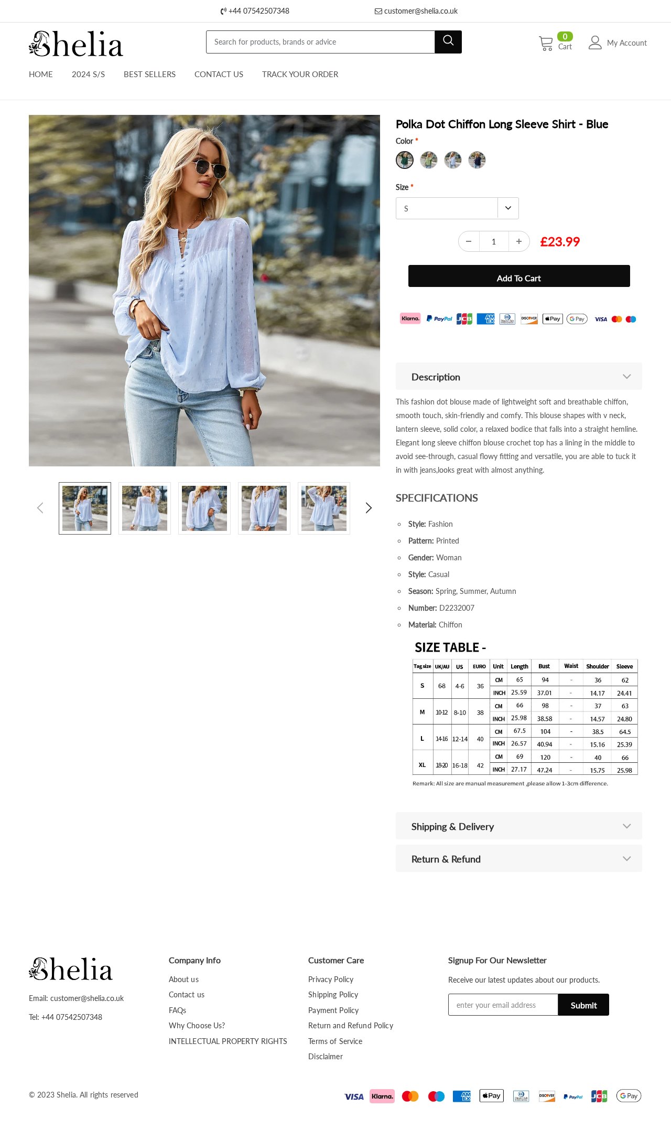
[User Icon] (595, 42)
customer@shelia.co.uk (420, 10)
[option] (204, 290)
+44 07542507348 (257, 10)
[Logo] (76, 41)
